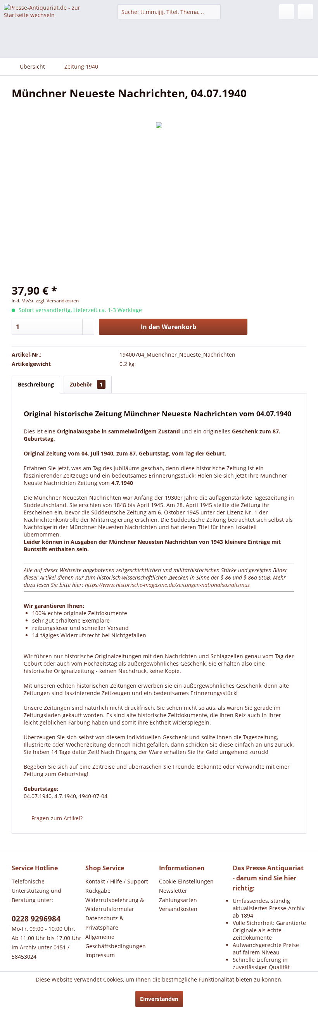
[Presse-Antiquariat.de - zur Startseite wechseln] (48, 17)
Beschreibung (36, 384)
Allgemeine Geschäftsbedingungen (115, 941)
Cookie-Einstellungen (186, 881)
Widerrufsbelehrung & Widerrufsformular (114, 904)
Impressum (100, 955)
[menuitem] (169, 11)
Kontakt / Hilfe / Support (116, 881)
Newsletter (173, 890)
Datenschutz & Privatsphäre (104, 922)
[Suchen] (213, 11)
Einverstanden (159, 998)
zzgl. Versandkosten (57, 300)
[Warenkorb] (305, 11)
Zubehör (86, 384)
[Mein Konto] (286, 11)
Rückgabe (98, 890)
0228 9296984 (36, 919)
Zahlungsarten (178, 900)
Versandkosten (178, 909)
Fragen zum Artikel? (56, 818)
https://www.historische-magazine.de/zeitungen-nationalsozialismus (167, 584)
